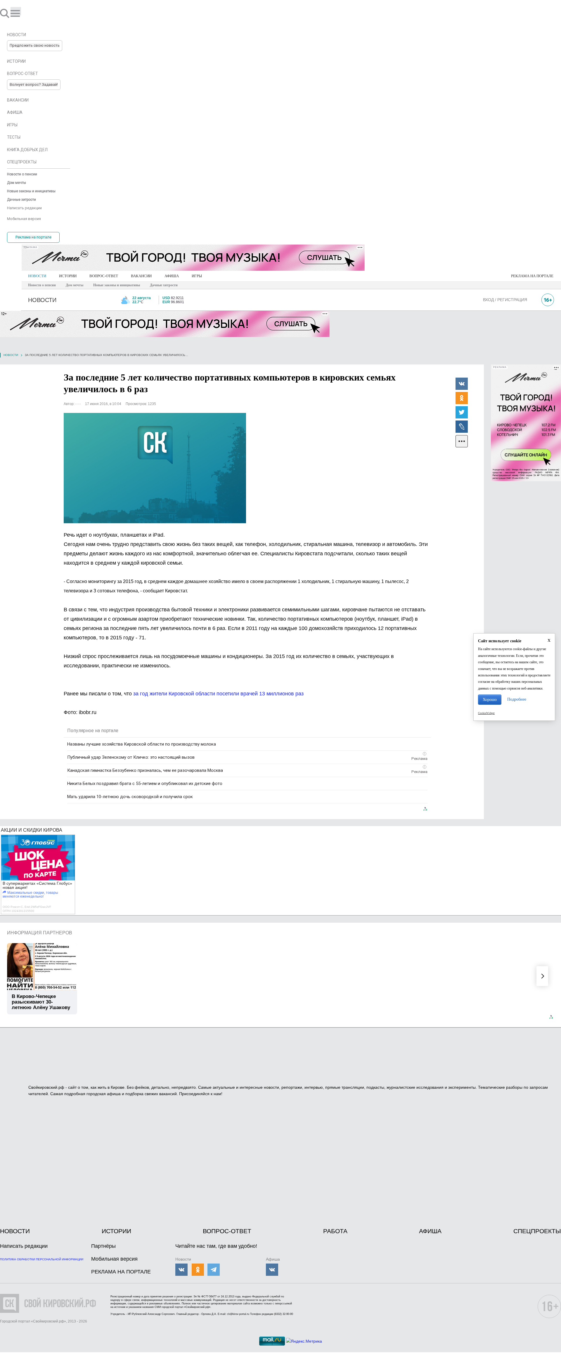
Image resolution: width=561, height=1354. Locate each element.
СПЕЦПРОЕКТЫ (537, 1231)
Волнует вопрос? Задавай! (34, 84)
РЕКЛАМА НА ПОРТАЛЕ (532, 276)
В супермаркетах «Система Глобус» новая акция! (37, 885)
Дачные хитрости (164, 285)
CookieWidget (486, 713)
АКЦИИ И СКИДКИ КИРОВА (31, 830)
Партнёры (103, 1246)
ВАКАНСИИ (141, 276)
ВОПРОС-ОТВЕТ (103, 276)
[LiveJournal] (462, 426)
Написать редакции (24, 1246)
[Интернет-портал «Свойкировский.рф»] (21, 13)
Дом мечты (74, 285)
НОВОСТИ (37, 276)
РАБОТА (335, 1231)
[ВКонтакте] (462, 383)
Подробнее (516, 699)
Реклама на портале (33, 237)
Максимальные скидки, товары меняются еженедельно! (30, 894)
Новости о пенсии (42, 285)
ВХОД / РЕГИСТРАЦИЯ (505, 299)
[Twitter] (462, 412)
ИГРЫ (197, 276)
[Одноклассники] (462, 397)
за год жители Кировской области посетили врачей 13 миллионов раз (218, 694)
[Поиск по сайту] (5, 13)
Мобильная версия (114, 1259)
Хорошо (490, 699)
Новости (11, 355)
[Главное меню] (16, 11)
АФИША (172, 276)
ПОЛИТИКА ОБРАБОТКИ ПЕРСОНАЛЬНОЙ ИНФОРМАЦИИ (41, 1259)
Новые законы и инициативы (116, 285)
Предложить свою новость (35, 45)
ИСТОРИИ (68, 276)
